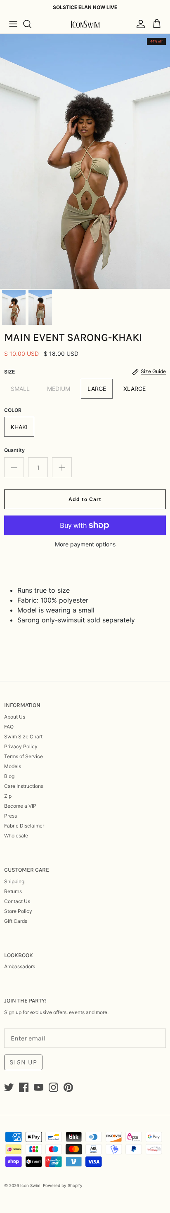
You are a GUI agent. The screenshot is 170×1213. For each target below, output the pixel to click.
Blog (9, 776)
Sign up (23, 1062)
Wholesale (16, 835)
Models (12, 766)
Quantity (14, 450)
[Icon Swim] (85, 24)
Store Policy (18, 911)
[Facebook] (23, 1087)
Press (10, 816)
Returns (13, 891)
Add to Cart (85, 499)
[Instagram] (53, 1087)
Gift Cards (15, 921)
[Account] (139, 24)
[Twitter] (9, 1087)
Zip (8, 796)
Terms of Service (23, 756)
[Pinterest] (68, 1087)
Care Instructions (23, 786)
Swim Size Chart (23, 736)
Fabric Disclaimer (24, 826)
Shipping (14, 881)
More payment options (85, 544)
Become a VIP (20, 806)
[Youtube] (38, 1087)
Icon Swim (30, 1185)
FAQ (9, 727)
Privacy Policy (21, 746)
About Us (14, 717)
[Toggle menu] (13, 24)
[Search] (31, 24)
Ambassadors (19, 966)
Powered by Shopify (63, 1185)
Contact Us (17, 901)
